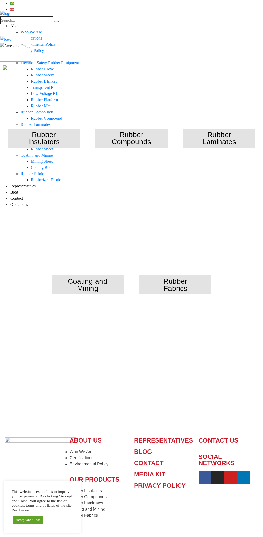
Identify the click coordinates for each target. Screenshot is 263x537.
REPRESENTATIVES (163, 440)
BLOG (143, 451)
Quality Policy (32, 50)
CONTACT (149, 462)
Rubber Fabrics (175, 284)
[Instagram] (217, 477)
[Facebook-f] (205, 477)
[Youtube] (230, 477)
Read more (20, 510)
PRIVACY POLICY (160, 485)
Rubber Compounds (131, 138)
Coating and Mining (87, 284)
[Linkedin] (243, 477)
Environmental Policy (38, 44)
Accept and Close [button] (28, 520)
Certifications (31, 38)
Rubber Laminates (219, 138)
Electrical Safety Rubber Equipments (50, 63)
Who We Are (31, 32)
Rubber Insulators (44, 138)
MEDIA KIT (149, 474)
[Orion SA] (5, 13)
